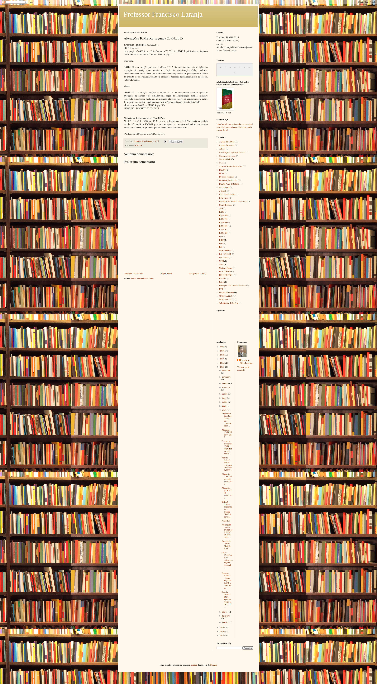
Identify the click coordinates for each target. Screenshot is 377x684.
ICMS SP (223, 232)
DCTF (221, 173)
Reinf (221, 281)
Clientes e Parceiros (227, 155)
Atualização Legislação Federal (232, 152)
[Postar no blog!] (172, 141)
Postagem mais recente (133, 273)
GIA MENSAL (225, 204)
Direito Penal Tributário (229, 183)
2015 (222, 366)
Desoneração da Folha (228, 180)
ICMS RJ (223, 222)
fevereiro (226, 615)
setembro (226, 387)
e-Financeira (224, 187)
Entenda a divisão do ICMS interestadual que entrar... (227, 447)
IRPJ (221, 243)
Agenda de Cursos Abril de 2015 (226, 545)
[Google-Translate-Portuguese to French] (225, 68)
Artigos (222, 148)
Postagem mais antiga (198, 273)
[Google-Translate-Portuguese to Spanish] (235, 74)
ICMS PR (223, 218)
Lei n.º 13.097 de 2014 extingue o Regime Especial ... (227, 560)
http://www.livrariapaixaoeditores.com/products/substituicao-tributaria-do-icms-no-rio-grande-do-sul (234, 127)
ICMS (221, 211)
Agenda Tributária (226, 145)
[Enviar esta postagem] (165, 141)
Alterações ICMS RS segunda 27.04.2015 (227, 479)
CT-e (221, 162)
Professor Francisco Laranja (163, 14)
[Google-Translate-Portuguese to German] (230, 68)
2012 (222, 635)
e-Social (222, 190)
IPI (220, 236)
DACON (222, 169)
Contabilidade (225, 159)
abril (224, 410)
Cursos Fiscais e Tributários (230, 166)
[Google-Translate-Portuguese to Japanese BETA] (239, 68)
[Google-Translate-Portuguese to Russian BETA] (249, 68)
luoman (194, 664)
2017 (222, 358)
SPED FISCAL (225, 299)
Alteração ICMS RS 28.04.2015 (227, 433)
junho (225, 401)
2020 (222, 346)
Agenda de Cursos (226, 141)
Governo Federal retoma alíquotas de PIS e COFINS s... (226, 580)
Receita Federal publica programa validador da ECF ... (227, 463)
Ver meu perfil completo (243, 368)
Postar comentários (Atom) (142, 278)
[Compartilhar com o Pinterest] (181, 141)
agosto (225, 393)
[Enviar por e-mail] (170, 141)
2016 (222, 362)
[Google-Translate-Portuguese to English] (244, 68)
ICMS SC (223, 229)
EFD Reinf (223, 197)
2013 (222, 631)
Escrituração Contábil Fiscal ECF (233, 201)
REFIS (222, 278)
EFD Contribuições (227, 194)
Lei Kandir (223, 257)
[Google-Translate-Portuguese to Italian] (235, 68)
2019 (222, 350)
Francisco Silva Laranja (246, 361)
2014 (222, 627)
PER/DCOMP (225, 271)
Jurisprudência (225, 250)
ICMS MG (223, 215)
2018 (222, 354)
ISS (220, 246)
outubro (225, 383)
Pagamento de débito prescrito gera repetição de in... (227, 419)
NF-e (221, 264)
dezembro (226, 370)
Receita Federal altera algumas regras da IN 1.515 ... (226, 599)
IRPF (221, 240)
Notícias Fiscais (225, 267)
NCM (221, 261)
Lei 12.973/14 (225, 254)
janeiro (225, 622)
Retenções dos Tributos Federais (232, 285)
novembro (226, 376)
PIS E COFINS (225, 275)
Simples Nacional (226, 292)
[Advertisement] (166, 249)
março (225, 611)
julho (224, 397)
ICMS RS (138, 145)
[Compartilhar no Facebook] (178, 141)
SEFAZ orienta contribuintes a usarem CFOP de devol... (227, 509)
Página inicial (166, 273)
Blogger (213, 664)
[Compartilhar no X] (175, 141)
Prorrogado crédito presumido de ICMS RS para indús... (227, 530)
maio (224, 405)
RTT (221, 289)
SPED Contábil (225, 295)
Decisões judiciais (226, 176)
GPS (221, 208)
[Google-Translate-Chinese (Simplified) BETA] (220, 68)
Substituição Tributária (228, 303)
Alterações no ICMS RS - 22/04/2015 (227, 492)
